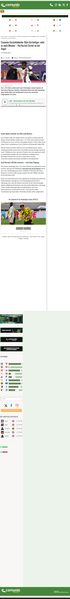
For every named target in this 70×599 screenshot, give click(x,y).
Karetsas (7, 428)
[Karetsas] (2, 428)
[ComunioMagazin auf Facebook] (67, 5)
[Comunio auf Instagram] (56, 5)
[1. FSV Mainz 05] (2, 370)
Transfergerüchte (12, 36)
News (6, 36)
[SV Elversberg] (2, 367)
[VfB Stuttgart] (6, 364)
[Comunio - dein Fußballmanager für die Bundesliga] (52, 5)
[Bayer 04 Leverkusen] (6, 367)
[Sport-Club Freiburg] (2, 387)
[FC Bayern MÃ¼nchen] (2, 364)
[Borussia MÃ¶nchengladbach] (6, 380)
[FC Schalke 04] (6, 390)
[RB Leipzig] (2, 380)
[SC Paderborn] (6, 370)
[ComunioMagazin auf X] (63, 5)
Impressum (56, 591)
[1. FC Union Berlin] (2, 373)
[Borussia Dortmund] (2, 383)
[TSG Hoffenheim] (6, 377)
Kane (6, 421)
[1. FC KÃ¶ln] (2, 377)
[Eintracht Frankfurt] (6, 373)
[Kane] (2, 421)
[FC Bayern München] (13, 421)
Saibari (7, 436)
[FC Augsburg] (2, 390)
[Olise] (2, 425)
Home (2, 36)
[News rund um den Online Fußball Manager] (10, 5)
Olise (6, 425)
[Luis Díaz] (2, 432)
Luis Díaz (7, 432)
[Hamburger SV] (6, 383)
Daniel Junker (6, 52)
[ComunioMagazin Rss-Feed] (60, 5)
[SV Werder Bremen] (6, 387)
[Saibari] (2, 436)
